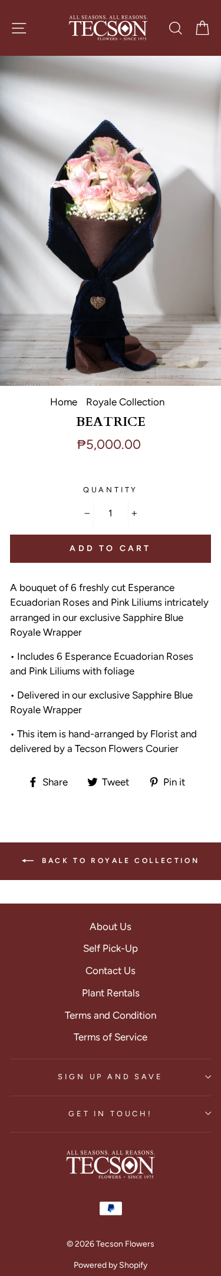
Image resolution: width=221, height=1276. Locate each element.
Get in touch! (110, 1113)
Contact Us (110, 970)
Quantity (110, 489)
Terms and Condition (110, 1015)
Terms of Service (110, 1037)
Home (63, 402)
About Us (110, 926)
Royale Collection (125, 402)
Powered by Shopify (110, 1265)
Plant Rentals (111, 993)
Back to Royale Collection (119, 861)
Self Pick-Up (110, 948)
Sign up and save (110, 1076)
